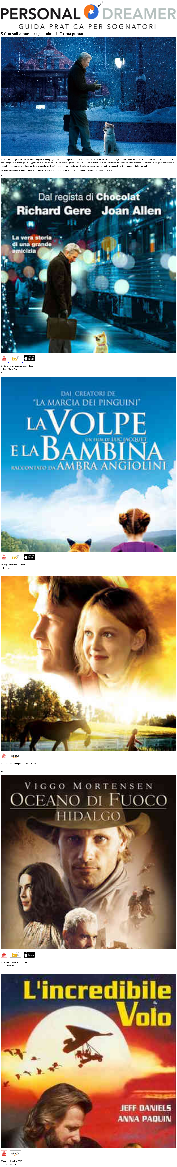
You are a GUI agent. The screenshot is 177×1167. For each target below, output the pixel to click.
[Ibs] (16, 361)
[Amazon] (15, 759)
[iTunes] (29, 361)
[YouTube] (4, 361)
